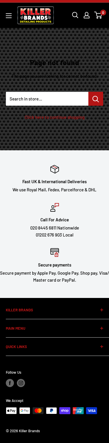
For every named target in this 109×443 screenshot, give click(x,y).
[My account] (87, 15)
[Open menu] (9, 15)
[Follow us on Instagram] (21, 383)
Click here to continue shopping (55, 117)
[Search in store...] (95, 99)
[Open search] (75, 15)
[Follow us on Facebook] (10, 383)
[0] (98, 15)
